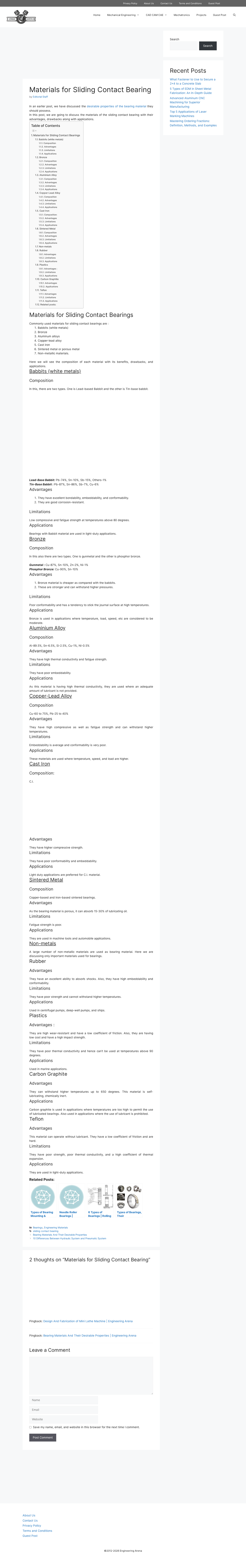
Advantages (50, 146)
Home (96, 15)
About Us (149, 3)
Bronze (43, 157)
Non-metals (45, 246)
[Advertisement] (91, 54)
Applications (50, 153)
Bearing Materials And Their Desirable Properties (60, 1234)
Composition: (50, 214)
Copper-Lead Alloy (49, 193)
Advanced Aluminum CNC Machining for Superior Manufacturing (187, 102)
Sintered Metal (47, 228)
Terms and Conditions (190, 3)
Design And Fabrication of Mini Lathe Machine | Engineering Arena (88, 1321)
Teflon (43, 290)
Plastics (43, 264)
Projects (201, 15)
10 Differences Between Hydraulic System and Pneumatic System (69, 1238)
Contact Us (166, 3)
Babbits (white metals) (51, 139)
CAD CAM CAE (154, 15)
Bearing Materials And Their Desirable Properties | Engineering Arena (89, 1335)
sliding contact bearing (45, 1231)
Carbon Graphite (49, 279)
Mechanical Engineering (121, 15)
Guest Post (214, 3)
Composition (50, 143)
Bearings (38, 1227)
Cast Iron (44, 210)
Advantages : (50, 268)
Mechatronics (182, 15)
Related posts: (48, 304)
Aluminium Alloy (48, 175)
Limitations (49, 150)
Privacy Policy (130, 3)
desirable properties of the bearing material (116, 106)
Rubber (43, 250)
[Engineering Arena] (21, 16)
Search (174, 39)
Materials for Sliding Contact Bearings (56, 135)
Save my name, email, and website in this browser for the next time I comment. (86, 1427)
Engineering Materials (56, 1227)
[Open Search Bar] (234, 15)
